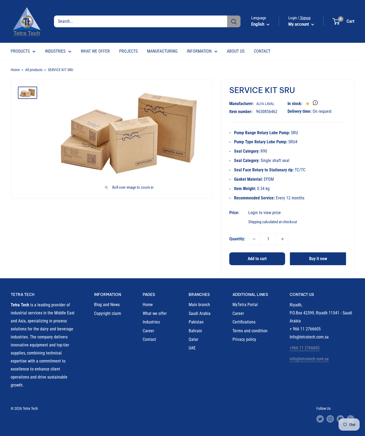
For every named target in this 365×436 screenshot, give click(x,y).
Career (148, 330)
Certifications (243, 322)
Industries (151, 322)
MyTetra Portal (245, 304)
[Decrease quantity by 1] (254, 239)
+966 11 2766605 (305, 347)
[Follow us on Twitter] (320, 419)
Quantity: (237, 238)
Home (15, 70)
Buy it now (318, 258)
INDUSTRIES (55, 51)
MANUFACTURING (162, 51)
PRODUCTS (20, 51)
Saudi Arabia (200, 313)
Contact (149, 339)
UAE (192, 347)
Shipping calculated (263, 221)
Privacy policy (244, 339)
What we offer (155, 313)
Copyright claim (107, 313)
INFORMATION (199, 51)
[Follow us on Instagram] (330, 419)
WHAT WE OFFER (95, 51)
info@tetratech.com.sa (309, 358)
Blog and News (107, 304)
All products (33, 70)
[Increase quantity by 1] (282, 239)
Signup (304, 18)
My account (299, 24)
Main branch (199, 304)
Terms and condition (249, 330)
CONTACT (262, 51)
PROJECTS (128, 51)
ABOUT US (235, 51)
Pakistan (196, 322)
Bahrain (195, 330)
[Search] (233, 21)
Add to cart (257, 258)
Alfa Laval (265, 104)
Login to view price (264, 212)
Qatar (193, 339)
